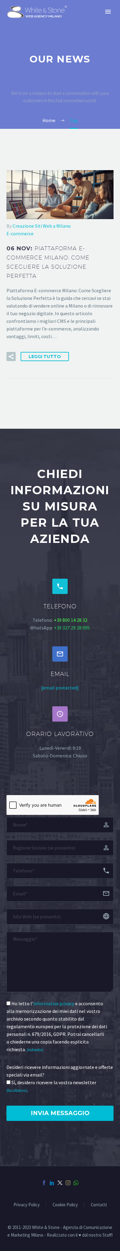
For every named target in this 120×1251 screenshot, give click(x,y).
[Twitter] (60, 1182)
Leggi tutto (45, 356)
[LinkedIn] (52, 1182)
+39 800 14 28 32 (70, 620)
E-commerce (20, 233)
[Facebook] (44, 1182)
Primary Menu (108, 11)
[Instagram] (68, 1182)
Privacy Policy (27, 1205)
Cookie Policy (65, 1205)
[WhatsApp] (76, 1182)
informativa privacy (53, 1003)
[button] (11, 356)
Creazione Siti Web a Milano (42, 226)
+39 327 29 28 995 (72, 628)
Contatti (99, 1205)
